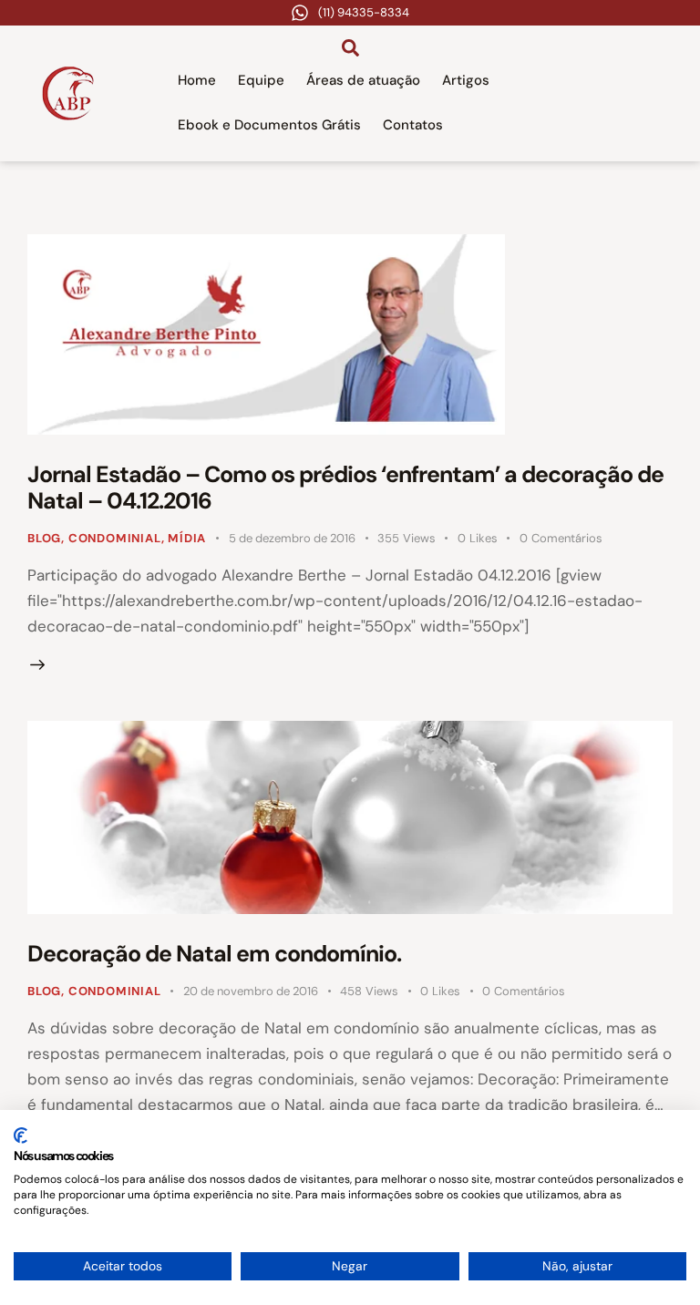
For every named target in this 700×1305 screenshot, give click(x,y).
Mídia (187, 538)
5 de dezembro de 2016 (292, 538)
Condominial (114, 538)
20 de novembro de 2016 (250, 991)
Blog (44, 538)
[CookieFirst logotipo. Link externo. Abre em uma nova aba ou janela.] (20, 1135)
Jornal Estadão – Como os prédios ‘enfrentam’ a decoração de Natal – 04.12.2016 (345, 487)
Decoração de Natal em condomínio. (214, 954)
